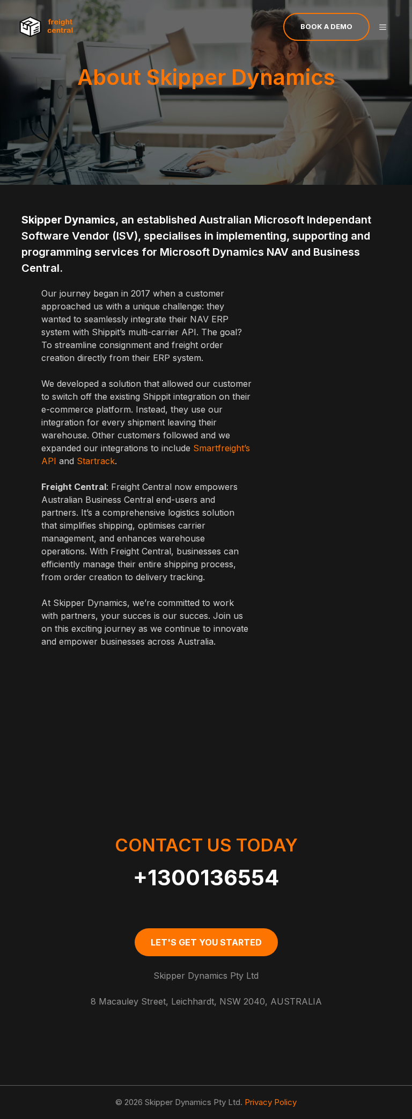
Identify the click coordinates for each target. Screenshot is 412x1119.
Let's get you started (206, 942)
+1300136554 (206, 877)
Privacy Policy (271, 1102)
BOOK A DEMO (326, 26)
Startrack (94, 461)
